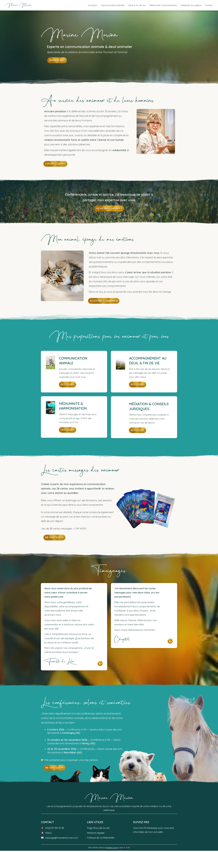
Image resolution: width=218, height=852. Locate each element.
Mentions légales (95, 832)
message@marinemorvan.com (61, 837)
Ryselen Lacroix (112, 847)
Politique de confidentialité (100, 837)
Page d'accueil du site (98, 828)
